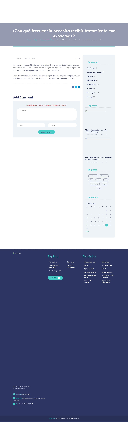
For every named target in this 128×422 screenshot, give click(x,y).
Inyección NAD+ (107, 272)
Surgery (89, 88)
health (99, 179)
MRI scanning (91, 80)
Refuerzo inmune (90, 272)
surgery (104, 184)
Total (104, 268)
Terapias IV (53, 262)
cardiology (93, 175)
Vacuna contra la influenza (107, 276)
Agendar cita (104, 18)
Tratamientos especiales (54, 266)
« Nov (87, 231)
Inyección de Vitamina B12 (106, 281)
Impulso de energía (88, 281)
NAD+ (86, 265)
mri (106, 179)
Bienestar (70, 262)
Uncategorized (92, 93)
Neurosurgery (91, 84)
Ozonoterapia (107, 265)
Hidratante (106, 262)
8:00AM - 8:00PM (24, 404)
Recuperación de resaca (90, 276)
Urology (89, 97)
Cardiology (91, 68)
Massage (90, 76)
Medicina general (55, 270)
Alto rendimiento (90, 262)
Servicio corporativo (71, 266)
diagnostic (104, 175)
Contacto (54, 277)
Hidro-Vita (52, 418)
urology (98, 188)
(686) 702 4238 (23, 394)
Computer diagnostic (94, 72)
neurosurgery (94, 184)
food (91, 179)
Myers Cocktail (89, 268)
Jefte (19, 58)
